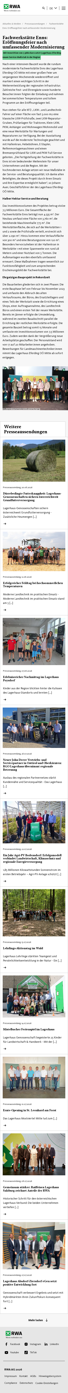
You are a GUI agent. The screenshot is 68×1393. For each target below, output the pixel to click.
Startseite (13, 7)
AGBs (33, 1376)
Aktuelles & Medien (12, 23)
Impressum (10, 1376)
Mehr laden (35, 1320)
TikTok (33, 1352)
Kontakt (23, 1376)
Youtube (14, 1352)
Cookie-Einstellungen (46, 1383)
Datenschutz (26, 1382)
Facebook (15, 1344)
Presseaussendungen (35, 23)
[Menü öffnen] (63, 8)
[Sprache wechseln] (56, 8)
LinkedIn (54, 1344)
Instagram (35, 1344)
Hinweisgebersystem (50, 1376)
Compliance (10, 1382)
